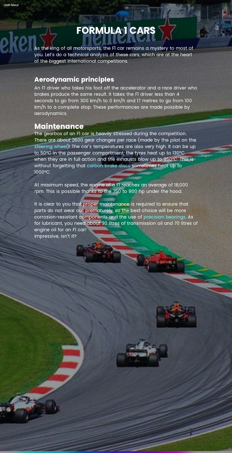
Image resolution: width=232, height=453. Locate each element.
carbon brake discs (108, 166)
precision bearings (164, 217)
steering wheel (50, 146)
